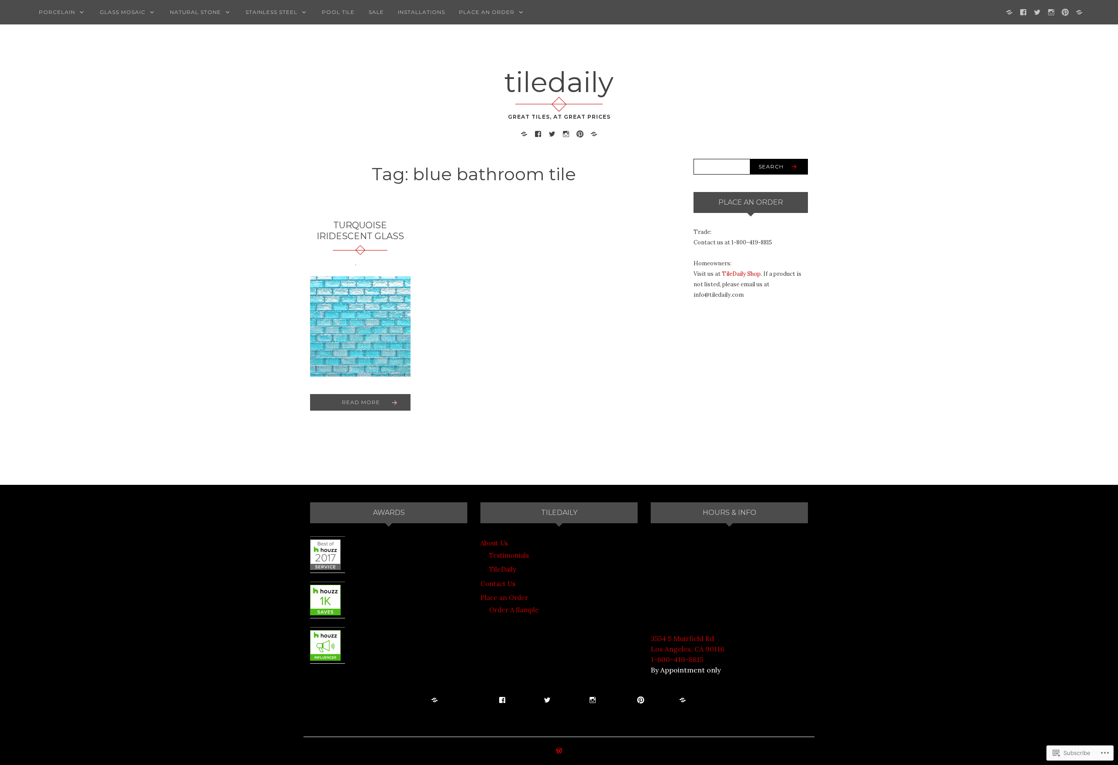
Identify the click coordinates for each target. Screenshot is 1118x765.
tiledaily (559, 82)
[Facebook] (1023, 11)
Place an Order (486, 12)
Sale (376, 12)
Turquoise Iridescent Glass (360, 230)
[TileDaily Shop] (1009, 11)
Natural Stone (195, 12)
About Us (494, 543)
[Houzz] (1079, 11)
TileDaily (502, 569)
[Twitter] (1037, 11)
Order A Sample (514, 610)
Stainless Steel (271, 12)
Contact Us (497, 584)
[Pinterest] (1065, 11)
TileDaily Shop (741, 274)
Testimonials (509, 555)
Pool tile (338, 12)
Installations (421, 12)
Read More (361, 402)
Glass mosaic (122, 12)
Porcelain (57, 12)
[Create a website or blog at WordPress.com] (559, 751)
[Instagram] (1051, 11)
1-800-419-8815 (677, 659)
